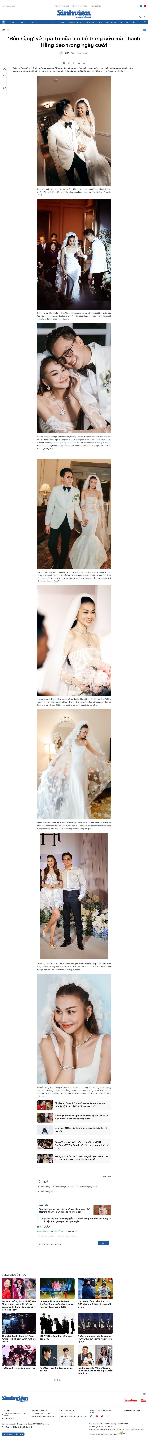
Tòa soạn (6, 1411)
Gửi (103, 1243)
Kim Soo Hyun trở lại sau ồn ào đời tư (56, 1369)
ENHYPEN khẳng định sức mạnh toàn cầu (56, 1337)
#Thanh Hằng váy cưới (87, 1186)
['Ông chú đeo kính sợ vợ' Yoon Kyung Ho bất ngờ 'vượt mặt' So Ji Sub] (19, 1323)
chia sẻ (64, 63)
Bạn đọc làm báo (14, 1434)
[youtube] (145, 6)
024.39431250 (9, 1418)
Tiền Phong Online (62, 6)
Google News (144, 30)
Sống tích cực (111, 22)
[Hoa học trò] (143, 1400)
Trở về (4, 94)
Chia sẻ (4, 75)
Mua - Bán (124, 22)
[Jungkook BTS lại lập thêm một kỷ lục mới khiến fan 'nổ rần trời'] (45, 1130)
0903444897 (68, 1413)
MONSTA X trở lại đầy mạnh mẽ (18, 1367)
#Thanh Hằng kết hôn (47, 1191)
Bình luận (4, 87)
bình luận (84, 63)
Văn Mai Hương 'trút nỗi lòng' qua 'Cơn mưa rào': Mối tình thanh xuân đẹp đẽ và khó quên (64, 1210)
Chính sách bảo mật (131, 1411)
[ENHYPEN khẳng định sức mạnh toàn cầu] (57, 1323)
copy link (74, 63)
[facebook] (141, 6)
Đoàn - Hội (13, 22)
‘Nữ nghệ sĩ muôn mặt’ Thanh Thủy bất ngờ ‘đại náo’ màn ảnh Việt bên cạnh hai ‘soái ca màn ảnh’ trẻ (82, 1158)
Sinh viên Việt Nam (15, 1399)
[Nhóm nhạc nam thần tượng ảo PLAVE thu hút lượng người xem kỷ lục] (95, 1323)
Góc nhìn (45, 22)
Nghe (4, 69)
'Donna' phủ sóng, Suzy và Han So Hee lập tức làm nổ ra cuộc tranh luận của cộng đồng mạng (81, 1117)
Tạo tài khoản (55, 1231)
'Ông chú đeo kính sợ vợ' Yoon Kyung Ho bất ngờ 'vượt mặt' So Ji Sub (19, 1339)
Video (100, 22)
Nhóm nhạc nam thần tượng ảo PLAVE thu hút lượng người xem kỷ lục (95, 1339)
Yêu (53, 22)
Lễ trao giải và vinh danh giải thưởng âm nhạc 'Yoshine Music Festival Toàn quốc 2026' (57, 1304)
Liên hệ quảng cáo (40, 1411)
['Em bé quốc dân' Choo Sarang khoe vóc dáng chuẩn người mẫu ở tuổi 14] (95, 1355)
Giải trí (61, 22)
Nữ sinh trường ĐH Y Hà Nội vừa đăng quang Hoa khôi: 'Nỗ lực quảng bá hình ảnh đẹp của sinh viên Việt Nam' (19, 1305)
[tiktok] (103, 1416)
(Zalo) (48, 1413)
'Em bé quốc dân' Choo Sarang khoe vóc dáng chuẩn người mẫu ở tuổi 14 (95, 1370)
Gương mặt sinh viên (75, 22)
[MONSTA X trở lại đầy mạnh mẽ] (19, 1355)
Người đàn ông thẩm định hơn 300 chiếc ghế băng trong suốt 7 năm (94, 1304)
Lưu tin (4, 81)
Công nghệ (90, 22)
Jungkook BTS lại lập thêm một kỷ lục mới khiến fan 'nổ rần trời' (81, 1129)
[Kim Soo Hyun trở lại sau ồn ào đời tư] (57, 1355)
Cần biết (135, 22)
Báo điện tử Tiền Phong (74, 14)
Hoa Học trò (96, 6)
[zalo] (109, 1416)
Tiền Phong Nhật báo (80, 6)
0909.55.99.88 (40, 1413)
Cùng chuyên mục (14, 1274)
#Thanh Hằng (44, 1186)
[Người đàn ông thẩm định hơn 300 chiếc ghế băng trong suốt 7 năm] (95, 1288)
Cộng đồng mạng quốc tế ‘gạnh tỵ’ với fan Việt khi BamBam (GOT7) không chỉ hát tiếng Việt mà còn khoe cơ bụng (82, 1145)
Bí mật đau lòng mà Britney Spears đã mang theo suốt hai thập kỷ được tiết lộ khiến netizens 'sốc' (80, 1105)
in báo (79, 63)
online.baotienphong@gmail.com (75, 1416)
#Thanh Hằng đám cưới (63, 1186)
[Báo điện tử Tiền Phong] (130, 1400)
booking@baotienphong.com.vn (45, 1416)
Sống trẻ (24, 22)
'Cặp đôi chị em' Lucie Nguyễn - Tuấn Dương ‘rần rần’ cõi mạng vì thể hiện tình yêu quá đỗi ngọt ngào (76, 1220)
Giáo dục (35, 22)
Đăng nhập (41, 1231)
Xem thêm (144, 22)
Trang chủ (3, 22)
